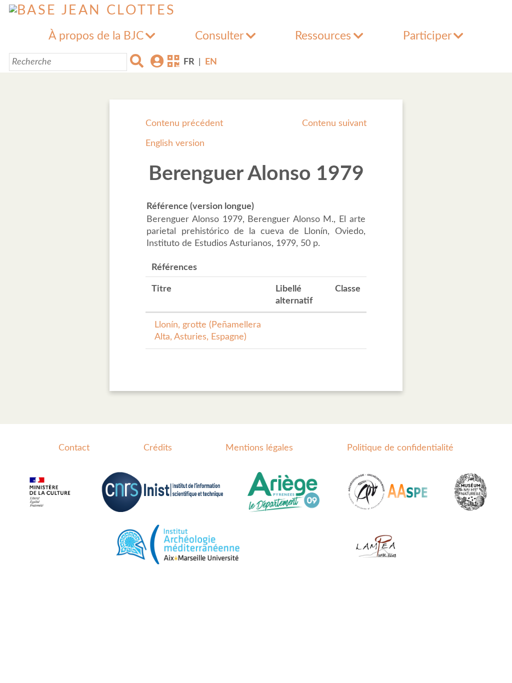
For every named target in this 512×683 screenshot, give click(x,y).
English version (175, 143)
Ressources (323, 36)
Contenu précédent (184, 123)
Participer (427, 36)
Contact (74, 448)
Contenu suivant (334, 123)
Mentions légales (259, 448)
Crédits (158, 448)
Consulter (219, 36)
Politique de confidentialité (400, 448)
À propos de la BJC (96, 36)
